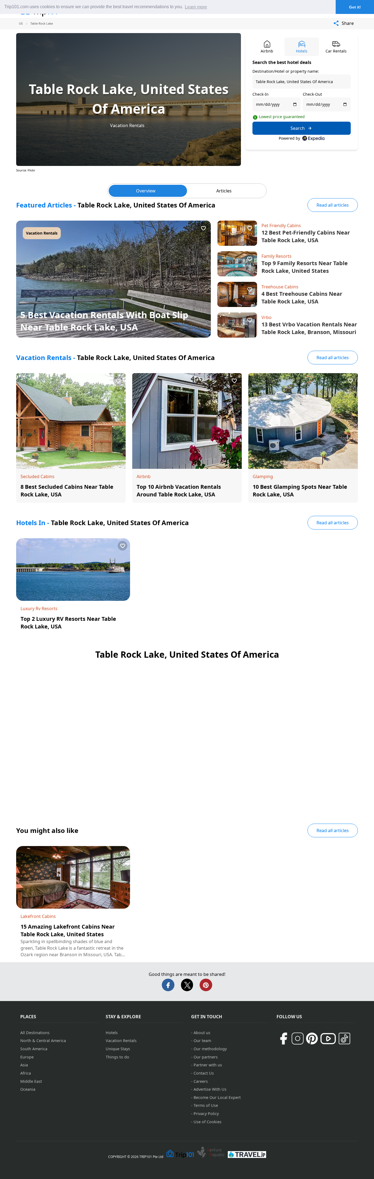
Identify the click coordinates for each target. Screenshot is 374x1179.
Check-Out (312, 94)
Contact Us (204, 1073)
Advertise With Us (210, 1089)
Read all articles (333, 205)
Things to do (117, 1057)
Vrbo (266, 317)
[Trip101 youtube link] (328, 1039)
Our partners (206, 1057)
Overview (146, 191)
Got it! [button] (355, 7)
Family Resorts (276, 256)
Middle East (31, 1081)
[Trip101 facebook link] (283, 1038)
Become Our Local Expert (217, 1097)
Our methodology (210, 1048)
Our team (202, 1040)
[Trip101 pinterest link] (312, 1038)
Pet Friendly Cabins (281, 226)
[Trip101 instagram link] (297, 1038)
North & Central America (43, 1040)
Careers (201, 1081)
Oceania (27, 1089)
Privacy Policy (206, 1113)
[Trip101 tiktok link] (344, 1038)
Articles (224, 191)
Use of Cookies (207, 1121)
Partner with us (208, 1064)
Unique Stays (118, 1048)
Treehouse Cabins (279, 287)
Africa (25, 1073)
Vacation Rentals (127, 125)
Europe (27, 1057)
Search (297, 128)
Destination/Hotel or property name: (285, 71)
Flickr (31, 170)
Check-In (260, 94)
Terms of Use (206, 1105)
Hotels (112, 1032)
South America (33, 1048)
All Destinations (35, 1032)
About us (202, 1032)
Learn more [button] (196, 7)
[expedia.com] (313, 138)
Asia (24, 1064)
